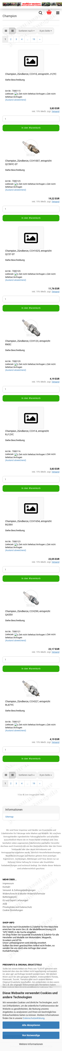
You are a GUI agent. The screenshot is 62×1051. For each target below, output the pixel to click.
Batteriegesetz (10, 897)
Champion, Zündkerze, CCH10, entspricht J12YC (30, 74)
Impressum (8, 883)
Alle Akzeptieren (31, 1025)
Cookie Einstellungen (13, 910)
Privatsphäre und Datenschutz (17, 907)
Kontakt (6, 887)
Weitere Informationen (31, 1044)
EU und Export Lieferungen (15, 900)
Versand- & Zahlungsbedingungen (19, 890)
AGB (5, 904)
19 (34, 39)
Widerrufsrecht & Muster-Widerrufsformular (24, 893)
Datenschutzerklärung (33, 1018)
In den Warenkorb (31, 128)
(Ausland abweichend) (15, 100)
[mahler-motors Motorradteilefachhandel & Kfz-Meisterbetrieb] (31, 4)
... (27, 39)
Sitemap (9, 816)
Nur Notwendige (31, 1035)
